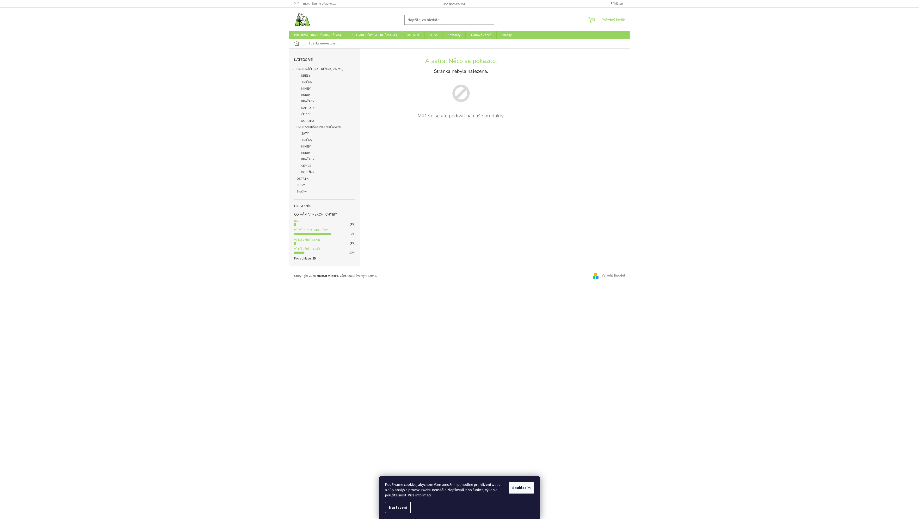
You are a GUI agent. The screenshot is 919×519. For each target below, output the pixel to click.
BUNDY (306, 95)
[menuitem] (317, 35)
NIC (296, 220)
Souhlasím (521, 487)
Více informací (419, 495)
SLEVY (300, 185)
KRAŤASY (307, 101)
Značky (301, 191)
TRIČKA (306, 82)
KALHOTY (308, 107)
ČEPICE (306, 114)
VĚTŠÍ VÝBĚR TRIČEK (308, 249)
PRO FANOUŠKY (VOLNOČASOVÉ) (319, 127)
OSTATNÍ (302, 178)
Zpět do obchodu (461, 132)
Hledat (504, 20)
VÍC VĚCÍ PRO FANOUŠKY (311, 230)
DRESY (305, 75)
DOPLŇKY (308, 120)
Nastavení (398, 507)
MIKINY (306, 88)
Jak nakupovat (454, 4)
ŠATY (305, 133)
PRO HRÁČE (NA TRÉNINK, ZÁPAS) (319, 69)
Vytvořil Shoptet (613, 275)
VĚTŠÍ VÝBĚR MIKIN (307, 239)
